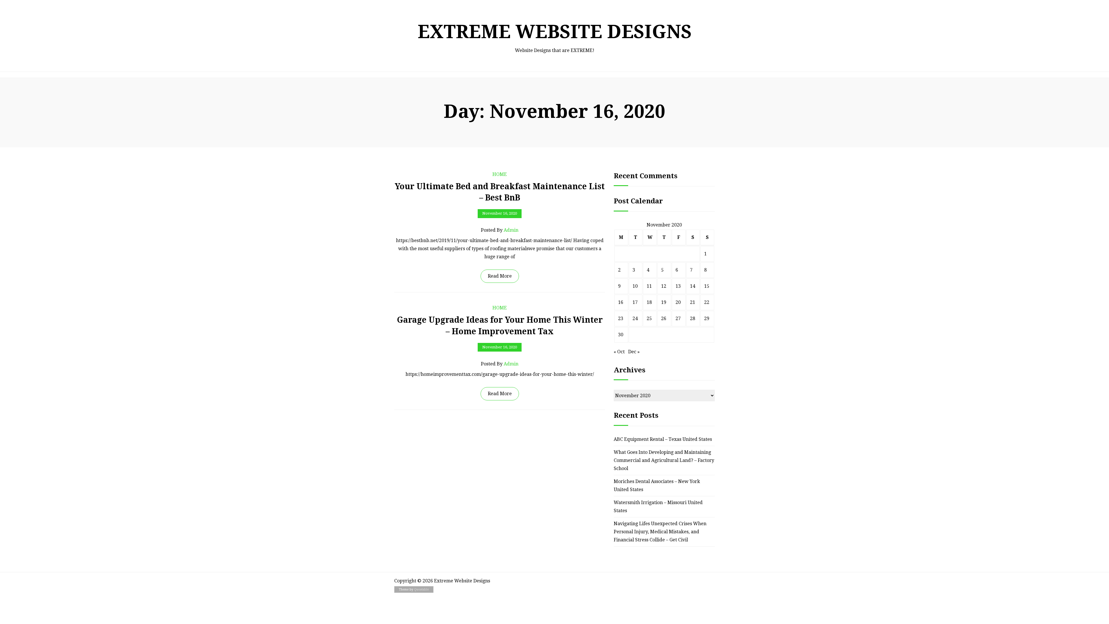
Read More (500, 276)
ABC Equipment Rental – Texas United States (663, 439)
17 (635, 302)
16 (620, 302)
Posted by (499, 230)
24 (635, 318)
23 (620, 318)
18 (649, 302)
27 (678, 318)
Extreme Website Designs (555, 31)
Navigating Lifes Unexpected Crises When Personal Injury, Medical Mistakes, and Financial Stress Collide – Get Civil (660, 532)
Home (499, 174)
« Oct (619, 351)
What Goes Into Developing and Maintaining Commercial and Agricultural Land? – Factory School (664, 460)
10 (635, 286)
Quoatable (421, 589)
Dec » (634, 351)
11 (649, 286)
